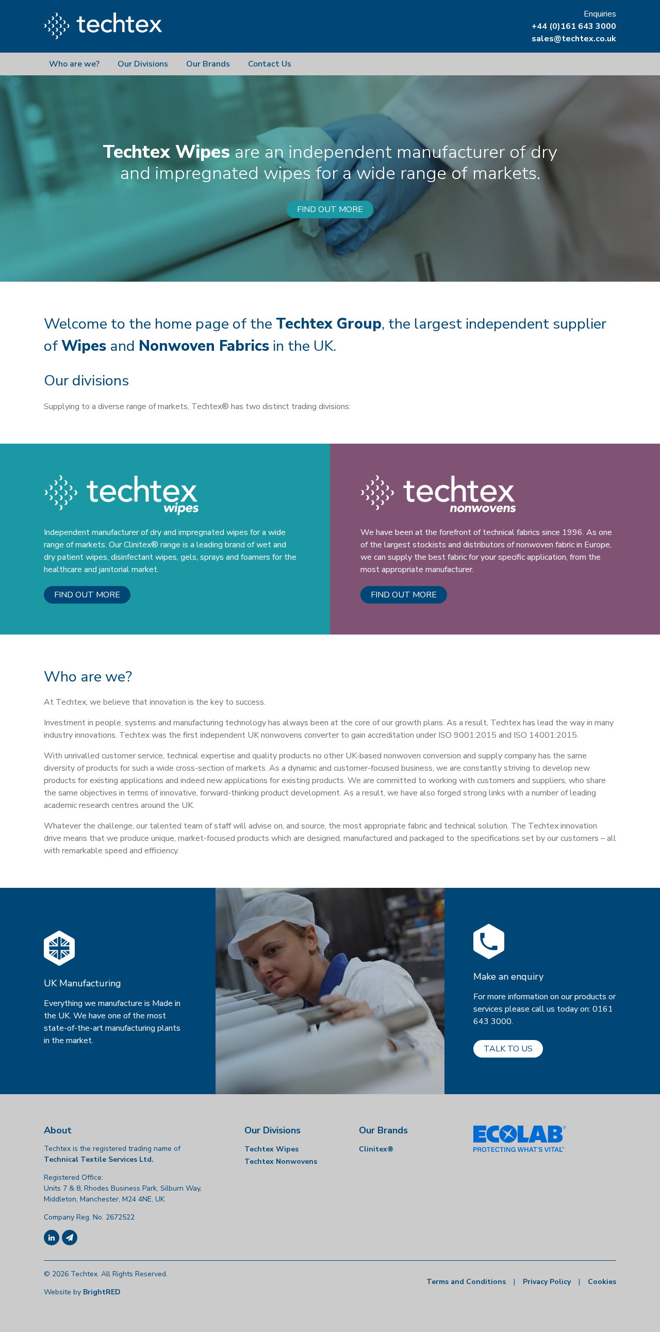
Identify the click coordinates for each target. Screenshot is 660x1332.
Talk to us (508, 1048)
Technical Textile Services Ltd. (99, 1159)
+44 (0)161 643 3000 (574, 26)
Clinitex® (376, 1149)
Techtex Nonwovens (280, 1161)
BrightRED (102, 1292)
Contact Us (269, 64)
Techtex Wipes (271, 1149)
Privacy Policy (547, 1282)
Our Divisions (143, 64)
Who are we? (74, 64)
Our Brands (208, 64)
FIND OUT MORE (330, 209)
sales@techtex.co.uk (574, 38)
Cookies (602, 1282)
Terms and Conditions (466, 1282)
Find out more (87, 594)
